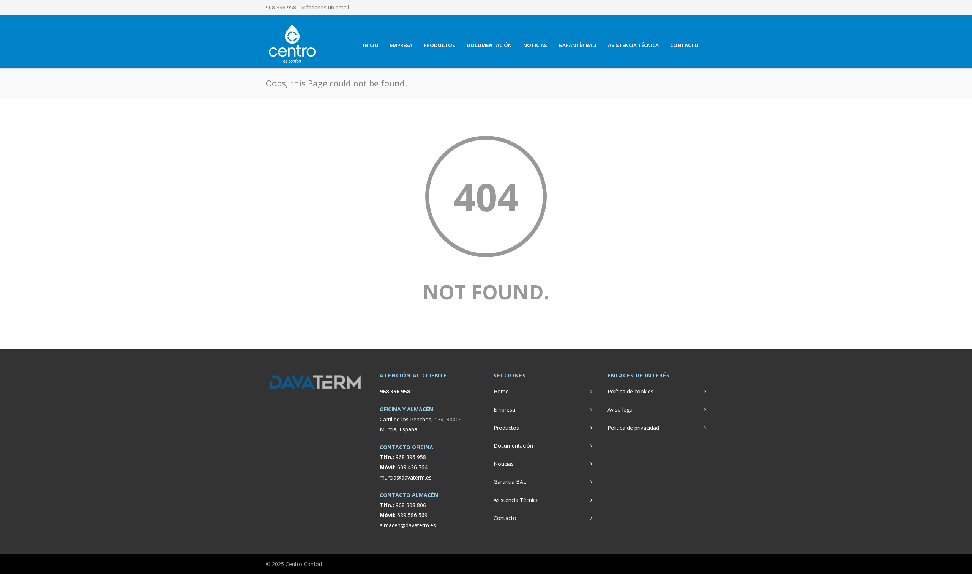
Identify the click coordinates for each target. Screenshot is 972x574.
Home (501, 391)
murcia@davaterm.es (406, 477)
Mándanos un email (324, 7)
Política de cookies (630, 391)
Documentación (489, 45)
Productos (439, 45)
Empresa (401, 45)
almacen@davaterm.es (408, 525)
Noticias (535, 45)
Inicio (371, 45)
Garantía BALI (577, 45)
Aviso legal (621, 409)
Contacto (684, 45)
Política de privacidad (633, 427)
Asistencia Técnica (633, 45)
